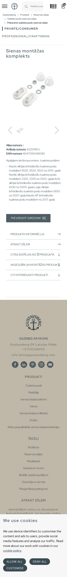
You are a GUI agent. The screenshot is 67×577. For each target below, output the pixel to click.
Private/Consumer (21, 28)
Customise (15, 568)
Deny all (40, 562)
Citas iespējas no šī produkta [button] (32, 254)
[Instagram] (41, 364)
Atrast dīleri (20, 244)
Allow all (15, 562)
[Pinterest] (32, 364)
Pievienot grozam (26, 218)
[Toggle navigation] (4, 6)
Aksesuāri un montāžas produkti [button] (35, 265)
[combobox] (36, 6)
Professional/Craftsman (26, 36)
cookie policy (12, 551)
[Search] (26, 6)
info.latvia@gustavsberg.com (33, 355)
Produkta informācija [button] (27, 234)
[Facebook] (15, 364)
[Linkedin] (24, 364)
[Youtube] (50, 364)
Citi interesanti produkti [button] (29, 275)
